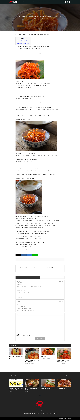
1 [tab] (39, 395)
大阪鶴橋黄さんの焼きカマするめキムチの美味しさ (23, 43)
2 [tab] (40, 395)
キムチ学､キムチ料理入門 (35, 1)
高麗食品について (25, 1)
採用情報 (49, 1)
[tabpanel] (40, 385)
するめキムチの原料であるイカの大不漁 (21, 40)
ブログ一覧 (67, 375)
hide (24, 38)
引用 (62, 281)
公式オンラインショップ (58, 1)
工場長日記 (44, 1)
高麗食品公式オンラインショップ (39, 249)
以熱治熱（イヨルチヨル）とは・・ (31, 388)
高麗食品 (21, 259)
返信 (60, 281)
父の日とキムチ (43, 356)
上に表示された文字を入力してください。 (23, 335)
